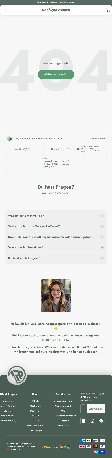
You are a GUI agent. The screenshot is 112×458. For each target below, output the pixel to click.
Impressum (63, 425)
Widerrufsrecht (63, 405)
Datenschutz (63, 420)
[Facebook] (83, 421)
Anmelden (96, 409)
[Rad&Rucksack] (16, 374)
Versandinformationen (64, 415)
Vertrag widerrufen (63, 401)
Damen (35, 420)
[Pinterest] (101, 421)
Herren (35, 415)
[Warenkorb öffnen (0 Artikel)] (108, 10)
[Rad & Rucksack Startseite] (56, 10)
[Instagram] (92, 421)
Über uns (7, 401)
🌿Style (35, 401)
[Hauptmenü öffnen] (5, 10)
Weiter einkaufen (56, 74)
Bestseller (35, 410)
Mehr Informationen (98, 138)
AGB (63, 410)
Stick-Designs (35, 430)
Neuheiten (35, 405)
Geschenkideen (35, 425)
